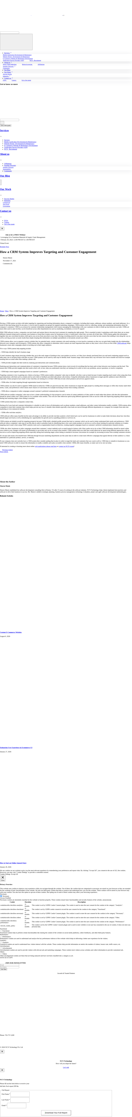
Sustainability (7, 169)
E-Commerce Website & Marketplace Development (18, 58)
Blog (6, 311)
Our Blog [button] (7, 70)
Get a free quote (26, 80)
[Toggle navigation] (63, 15)
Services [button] (7, 53)
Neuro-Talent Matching (9, 64)
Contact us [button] (7, 78)
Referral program (27, 64)
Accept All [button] (14, 874)
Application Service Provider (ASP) (13, 60)
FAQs (5, 80)
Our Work (5, 189)
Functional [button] (3, 929)
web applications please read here (46, 446)
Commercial (6, 202)
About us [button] (7, 62)
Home (2, 311)
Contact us (5, 211)
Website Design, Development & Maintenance (19, 144)
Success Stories (7, 74)
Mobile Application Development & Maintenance (17, 55)
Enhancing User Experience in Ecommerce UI (16, 747)
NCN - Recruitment (35, 60)
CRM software (122, 343)
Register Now (4, 247)
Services (4, 130)
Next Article (4, 452)
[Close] (2, 228)
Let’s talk (66, 1067)
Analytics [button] (3, 940)
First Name (6, 1094)
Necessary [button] (3, 894)
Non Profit (6, 204)
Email (4, 1105)
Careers (14, 80)
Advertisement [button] (4, 946)
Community (6, 68)
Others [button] (2, 952)
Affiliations (41, 64)
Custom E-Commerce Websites (11, 632)
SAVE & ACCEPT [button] (6, 957)
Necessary (5, 896)
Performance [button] (4, 934)
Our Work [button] (7, 72)
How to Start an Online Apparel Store (13, 863)
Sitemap (32, 1043)
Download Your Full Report (56, 1113)
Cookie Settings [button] (5, 874)
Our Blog (5, 175)
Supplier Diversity (10, 165)
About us (4, 154)
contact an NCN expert (66, 446)
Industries (7, 200)
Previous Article (7, 450)
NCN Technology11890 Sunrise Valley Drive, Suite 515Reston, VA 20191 (12, 1031)
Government (6, 206)
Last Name (6, 1100)
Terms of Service (22, 1043)
